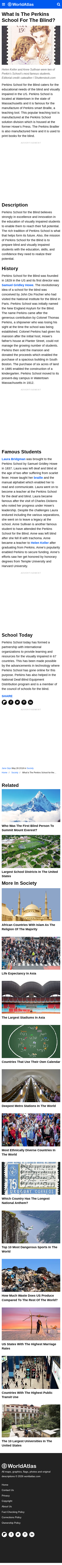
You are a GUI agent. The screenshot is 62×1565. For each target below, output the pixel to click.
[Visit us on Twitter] (18, 1534)
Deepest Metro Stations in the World (29, 1106)
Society (30, 768)
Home (5, 1485)
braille (38, 477)
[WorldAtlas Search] (58, 4)
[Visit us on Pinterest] (25, 1534)
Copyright (7, 1501)
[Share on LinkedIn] (30, 702)
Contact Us (8, 1490)
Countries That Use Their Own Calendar (31, 1062)
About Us (7, 1506)
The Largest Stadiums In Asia (23, 1017)
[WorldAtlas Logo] (22, 4)
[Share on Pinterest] (24, 702)
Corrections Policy (11, 1517)
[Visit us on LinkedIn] (31, 1534)
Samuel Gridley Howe (17, 285)
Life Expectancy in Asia (19, 973)
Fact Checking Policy (13, 1512)
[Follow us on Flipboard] (4, 1534)
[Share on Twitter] (17, 702)
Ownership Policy (11, 1523)
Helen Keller (40, 543)
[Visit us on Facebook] (11, 1534)
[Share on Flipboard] (4, 702)
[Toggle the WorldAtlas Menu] (3, 4)
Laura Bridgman (13, 459)
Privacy (6, 1495)
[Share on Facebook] (10, 702)
